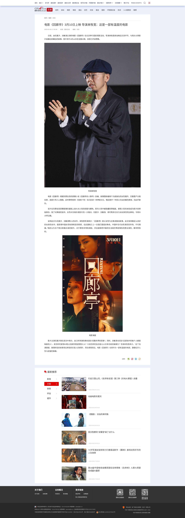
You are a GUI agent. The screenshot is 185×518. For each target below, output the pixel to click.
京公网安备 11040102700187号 (106, 512)
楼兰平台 (126, 3)
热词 (119, 10)
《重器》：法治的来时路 (98, 414)
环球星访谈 (111, 10)
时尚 (91, 10)
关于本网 (37, 494)
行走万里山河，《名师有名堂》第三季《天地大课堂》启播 (112, 379)
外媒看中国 (92, 3)
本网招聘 (45, 494)
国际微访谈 (75, 3)
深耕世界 (108, 3)
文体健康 (117, 3)
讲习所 (47, 3)
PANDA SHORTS (136, 3)
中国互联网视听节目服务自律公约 (43, 512)
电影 (68, 10)
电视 (74, 10)
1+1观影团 (127, 10)
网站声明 (78, 494)
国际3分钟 (68, 3)
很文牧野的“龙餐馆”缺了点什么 (101, 432)
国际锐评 (60, 3)
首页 (36, 3)
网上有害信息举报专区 (81, 497)
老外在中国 (84, 3)
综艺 (85, 10)
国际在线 (67, 29)
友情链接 (86, 494)
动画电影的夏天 (95, 396)
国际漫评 (53, 3)
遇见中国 (100, 3)
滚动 (62, 10)
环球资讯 (57, 494)
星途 (97, 10)
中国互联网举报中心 (42, 506)
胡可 (109, 212)
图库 (103, 10)
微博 (135, 10)
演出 (80, 10)
